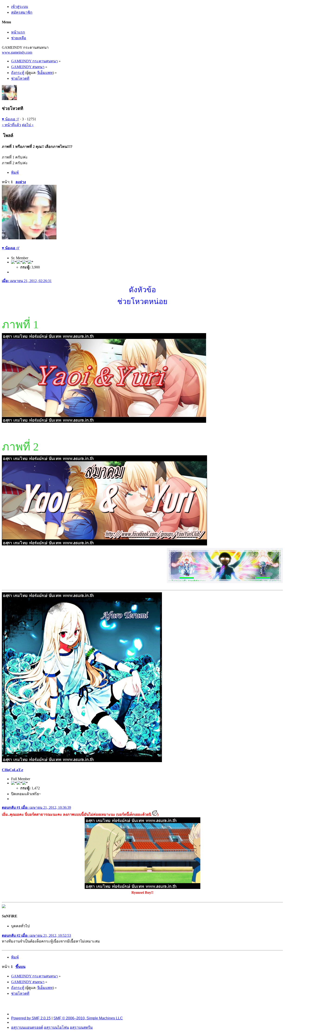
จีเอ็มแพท (45, 73)
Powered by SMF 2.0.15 (31, 1018)
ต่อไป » (28, 125)
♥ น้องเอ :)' (10, 119)
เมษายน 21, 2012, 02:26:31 (27, 281)
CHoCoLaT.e (12, 770)
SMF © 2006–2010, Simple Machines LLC (88, 1018)
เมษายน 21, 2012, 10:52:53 (36, 935)
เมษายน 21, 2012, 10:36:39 (36, 807)
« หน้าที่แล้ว (11, 125)
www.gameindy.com (17, 52)
